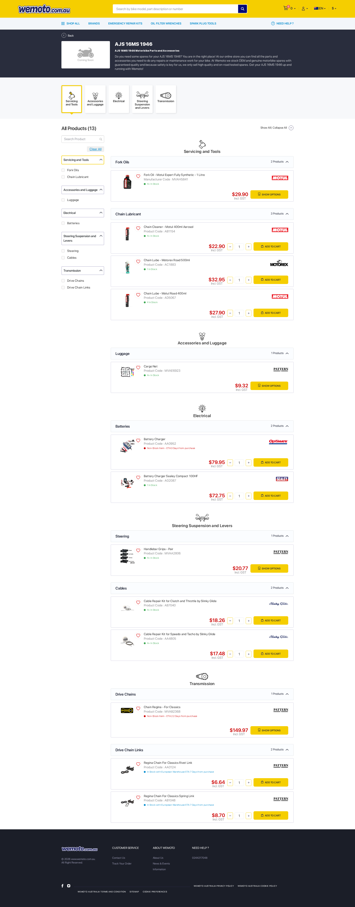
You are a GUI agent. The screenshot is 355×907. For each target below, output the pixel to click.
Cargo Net (151, 366)
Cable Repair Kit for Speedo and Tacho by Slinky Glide (179, 634)
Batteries (73, 223)
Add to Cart (272, 246)
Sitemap (134, 891)
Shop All (73, 23)
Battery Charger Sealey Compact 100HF (171, 476)
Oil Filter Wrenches (166, 23)
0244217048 (199, 857)
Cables (71, 258)
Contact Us (118, 857)
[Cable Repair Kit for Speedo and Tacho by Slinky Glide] (127, 641)
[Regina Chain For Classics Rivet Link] (127, 770)
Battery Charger (154, 439)
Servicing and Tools (76, 160)
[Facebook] (62, 885)
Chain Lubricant (78, 177)
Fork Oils (73, 170)
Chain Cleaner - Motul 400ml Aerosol (168, 227)
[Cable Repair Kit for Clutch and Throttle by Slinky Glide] (127, 608)
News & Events (161, 863)
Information (159, 869)
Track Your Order (121, 863)
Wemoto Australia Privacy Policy (214, 886)
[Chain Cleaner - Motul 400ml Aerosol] (127, 234)
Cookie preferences (155, 891)
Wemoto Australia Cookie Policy (257, 886)
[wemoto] (79, 848)
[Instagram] (68, 885)
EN (320, 8)
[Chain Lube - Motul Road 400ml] (127, 300)
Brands (94, 23)
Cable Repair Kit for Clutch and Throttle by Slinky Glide (180, 601)
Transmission (72, 270)
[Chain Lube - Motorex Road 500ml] (127, 267)
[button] (293, 8)
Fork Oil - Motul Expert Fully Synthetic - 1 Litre (174, 175)
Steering (73, 251)
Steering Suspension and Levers (79, 238)
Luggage (73, 200)
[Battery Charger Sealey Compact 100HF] (127, 483)
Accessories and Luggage (80, 190)
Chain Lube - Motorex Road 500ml (167, 260)
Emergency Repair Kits (125, 23)
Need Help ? (285, 23)
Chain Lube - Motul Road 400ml (165, 293)
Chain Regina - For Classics (162, 707)
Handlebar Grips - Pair (158, 549)
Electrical (69, 213)
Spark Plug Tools (203, 23)
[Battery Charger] (127, 446)
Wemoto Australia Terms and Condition (102, 891)
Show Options (271, 194)
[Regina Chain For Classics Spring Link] (127, 803)
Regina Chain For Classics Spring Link (169, 796)
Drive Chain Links (78, 287)
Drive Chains (75, 281)
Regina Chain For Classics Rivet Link (168, 763)
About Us (158, 857)
